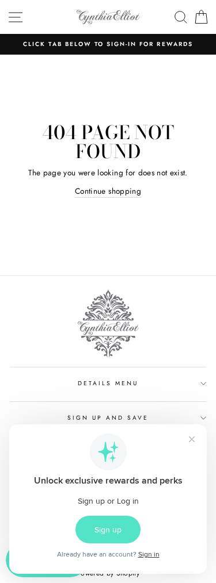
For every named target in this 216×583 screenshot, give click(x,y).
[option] (108, 44)
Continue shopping (108, 191)
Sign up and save (108, 417)
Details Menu (108, 383)
